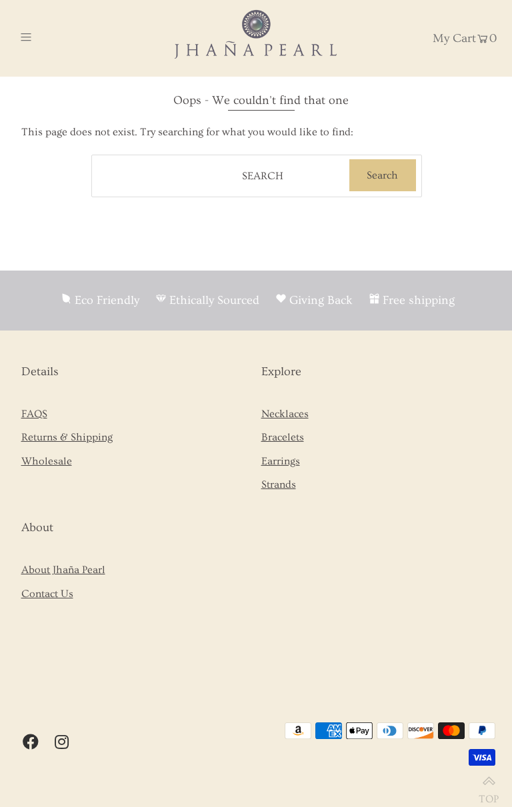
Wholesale (46, 461)
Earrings (280, 461)
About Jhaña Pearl (63, 570)
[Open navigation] (51, 37)
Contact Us (47, 594)
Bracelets (282, 437)
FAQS (34, 414)
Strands (278, 484)
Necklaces (285, 414)
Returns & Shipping (67, 437)
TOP (489, 793)
